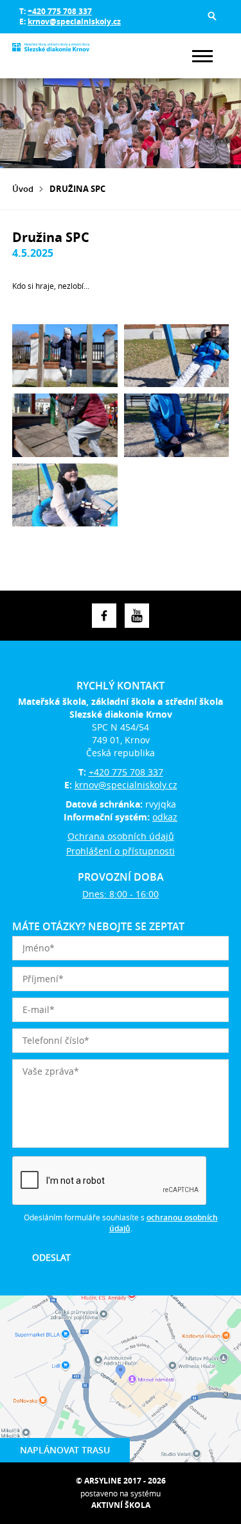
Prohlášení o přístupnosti (120, 851)
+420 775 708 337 (60, 11)
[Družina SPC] (65, 355)
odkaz (164, 817)
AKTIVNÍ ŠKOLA (120, 1505)
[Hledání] (212, 16)
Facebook (104, 615)
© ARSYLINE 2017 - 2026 (121, 1480)
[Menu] (202, 56)
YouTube (137, 615)
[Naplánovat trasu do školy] (120, 1378)
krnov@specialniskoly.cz (74, 21)
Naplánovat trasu (65, 1450)
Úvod (22, 189)
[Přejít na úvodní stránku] (50, 56)
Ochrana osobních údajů (120, 836)
